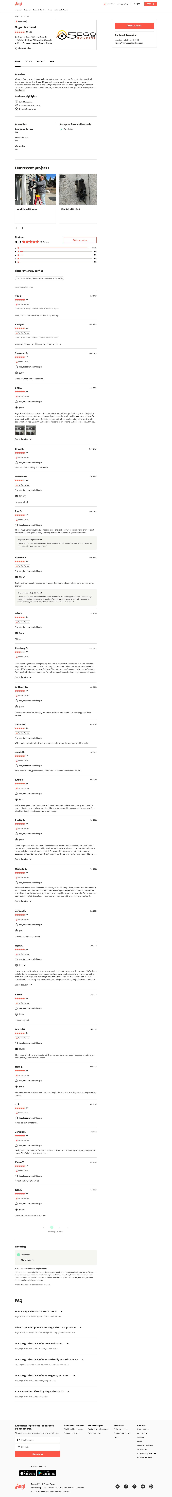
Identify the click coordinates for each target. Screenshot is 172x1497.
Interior (18, 10)
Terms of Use (36, 1484)
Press (139, 1441)
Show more (26, 1260)
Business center (95, 1433)
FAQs (116, 1437)
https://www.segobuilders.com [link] (129, 43)
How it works (143, 1429)
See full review (21, 439)
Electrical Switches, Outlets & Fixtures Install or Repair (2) (40, 278)
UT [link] (22, 16)
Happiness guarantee (146, 1453)
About (18, 61)
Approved (22, 21)
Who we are (142, 1433)
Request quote (134, 25)
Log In (137, 3)
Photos (29, 61)
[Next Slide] (22, 228)
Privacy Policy (49, 1484)
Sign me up (37, 1454)
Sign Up (150, 3)
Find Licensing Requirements (26, 1280)
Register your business (98, 1429)
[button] (35, 198)
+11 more (48, 43)
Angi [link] (17, 16)
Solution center (121, 1429)
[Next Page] (67, 1227)
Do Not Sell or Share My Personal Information (66, 1487)
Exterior (27, 10)
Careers (140, 1437)
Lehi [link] (27, 16)
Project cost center (122, 1433)
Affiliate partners (144, 1457)
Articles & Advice (61, 10)
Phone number (24, 48)
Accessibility (38, 1487)
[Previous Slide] (16, 228)
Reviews (41, 61)
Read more (20, 90)
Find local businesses (73, 1429)
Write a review (80, 240)
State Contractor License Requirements (31, 1268)
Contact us (142, 1449)
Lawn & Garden (39, 10)
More (50, 10)
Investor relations (145, 1445)
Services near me (71, 1433)
